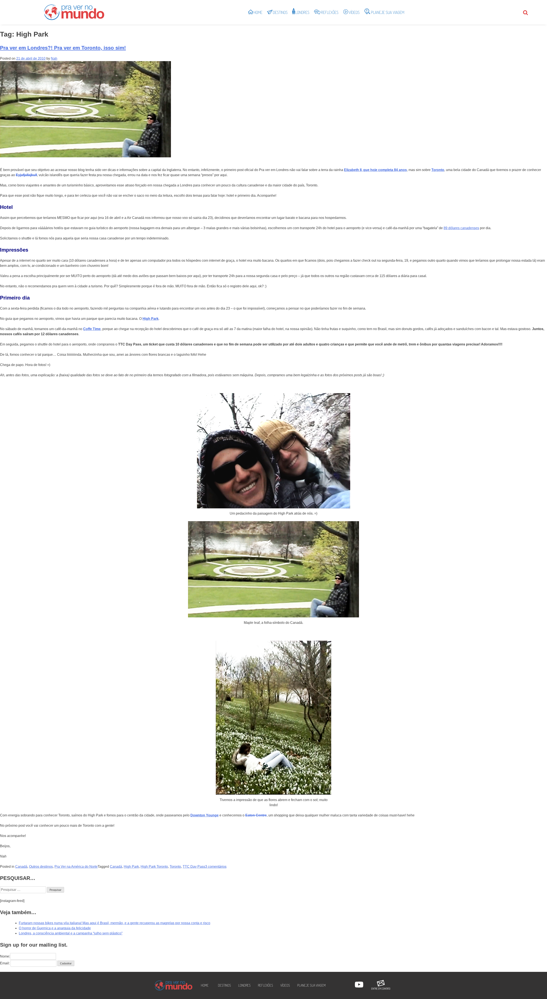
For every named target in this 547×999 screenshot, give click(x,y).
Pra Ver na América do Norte (76, 866)
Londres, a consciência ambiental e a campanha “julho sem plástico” (70, 933)
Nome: (5, 956)
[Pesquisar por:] (23, 889)
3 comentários (215, 866)
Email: (5, 963)
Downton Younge (204, 815)
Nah (54, 58)
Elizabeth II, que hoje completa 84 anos (375, 170)
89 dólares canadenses (461, 228)
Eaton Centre (256, 815)
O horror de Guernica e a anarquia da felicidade (55, 928)
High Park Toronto (154, 866)
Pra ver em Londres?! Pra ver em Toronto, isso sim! (63, 48)
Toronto (437, 170)
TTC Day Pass (194, 866)
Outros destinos (41, 866)
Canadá (21, 866)
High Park (151, 318)
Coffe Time (92, 329)
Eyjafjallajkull (26, 175)
